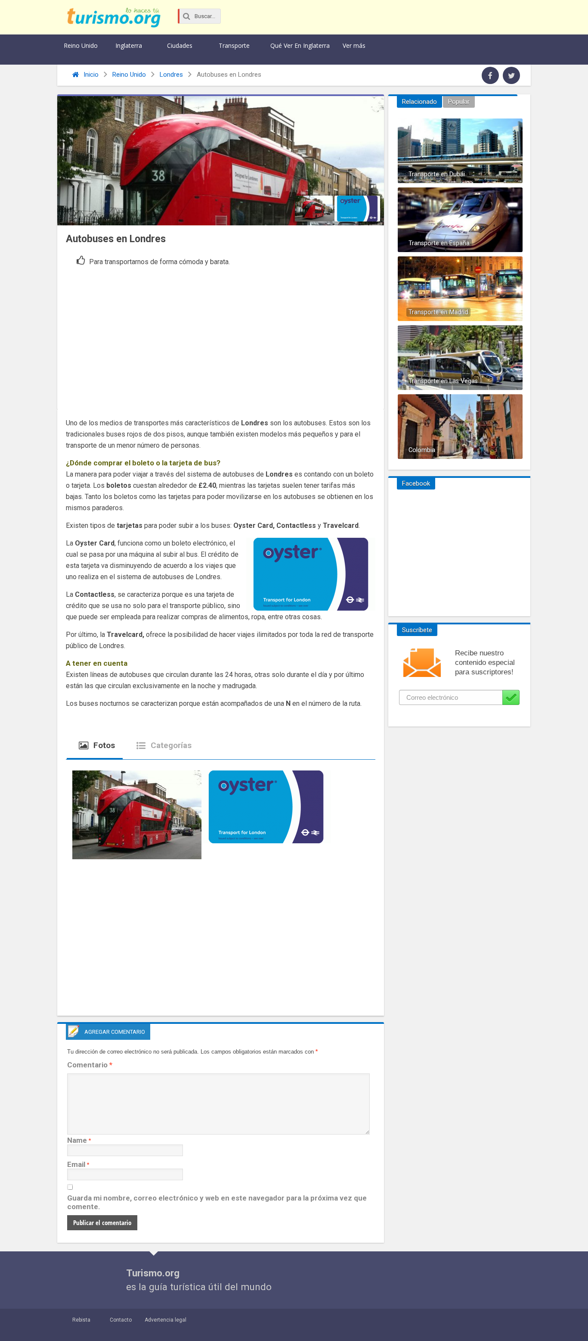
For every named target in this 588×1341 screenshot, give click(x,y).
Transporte (234, 45)
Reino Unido (81, 45)
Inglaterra (128, 45)
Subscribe (511, 697)
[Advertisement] (220, 335)
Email (76, 1164)
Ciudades (179, 45)
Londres (171, 74)
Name (77, 1140)
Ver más (354, 45)
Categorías (170, 745)
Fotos (103, 745)
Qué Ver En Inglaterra (300, 45)
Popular (459, 102)
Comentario (89, 1064)
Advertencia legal (165, 1320)
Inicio (90, 74)
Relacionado (419, 102)
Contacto (121, 1320)
